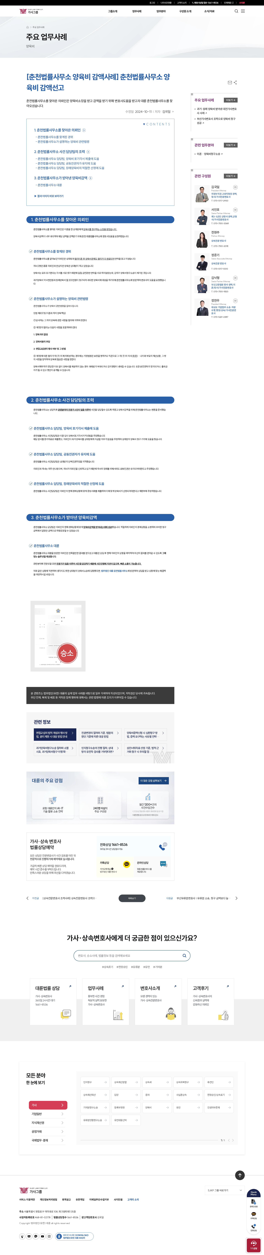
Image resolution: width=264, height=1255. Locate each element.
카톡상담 (254, 1218)
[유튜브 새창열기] (42, 1236)
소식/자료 (209, 11)
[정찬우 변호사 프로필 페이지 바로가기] (216, 309)
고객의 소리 (182, 2)
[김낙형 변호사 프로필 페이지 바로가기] (216, 284)
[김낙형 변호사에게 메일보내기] (235, 278)
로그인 (152, 2)
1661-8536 (206, 2)
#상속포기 (107, 967)
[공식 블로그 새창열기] (29, 1236)
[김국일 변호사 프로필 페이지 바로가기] (216, 193)
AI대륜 (242, 2)
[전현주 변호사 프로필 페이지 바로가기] (216, 239)
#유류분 (135, 967)
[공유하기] (235, 82)
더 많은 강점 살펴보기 (151, 780)
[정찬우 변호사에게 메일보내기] (235, 301)
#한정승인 (122, 967)
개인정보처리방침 (48, 1199)
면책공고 (66, 1199)
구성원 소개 (185, 11)
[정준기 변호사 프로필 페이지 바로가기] (216, 261)
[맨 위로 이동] (240, 1175)
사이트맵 (118, 1199)
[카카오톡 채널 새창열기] (36, 1236)
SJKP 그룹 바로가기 (218, 1190)
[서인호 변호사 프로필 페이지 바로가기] (216, 216)
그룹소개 (112, 11)
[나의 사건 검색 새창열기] (22, 1236)
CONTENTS (158, 124)
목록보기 (132, 898)
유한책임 (80, 1199)
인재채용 (227, 2)
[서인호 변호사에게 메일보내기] (235, 210)
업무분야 (160, 11)
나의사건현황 (166, 2)
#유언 (146, 967)
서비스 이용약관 (27, 1199)
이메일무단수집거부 (99, 1199)
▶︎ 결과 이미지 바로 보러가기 (48, 196)
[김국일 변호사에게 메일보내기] (235, 187)
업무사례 (136, 11)
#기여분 (157, 967)
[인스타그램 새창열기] (49, 1236)
